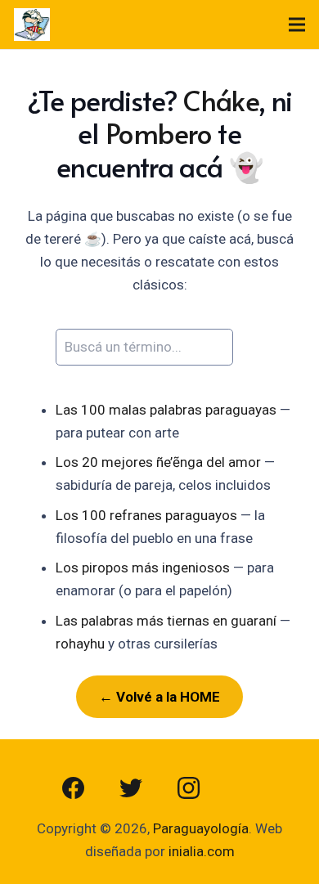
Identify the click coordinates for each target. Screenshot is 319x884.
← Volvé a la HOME (159, 697)
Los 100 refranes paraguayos (146, 515)
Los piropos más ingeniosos (143, 567)
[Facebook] (73, 788)
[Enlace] (32, 24)
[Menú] (296, 24)
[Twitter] (131, 788)
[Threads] (245, 788)
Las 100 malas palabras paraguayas (166, 410)
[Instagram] (188, 788)
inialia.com (201, 851)
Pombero (159, 133)
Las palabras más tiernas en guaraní (166, 621)
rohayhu (80, 643)
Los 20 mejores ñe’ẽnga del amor (158, 462)
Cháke (220, 100)
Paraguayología (201, 828)
